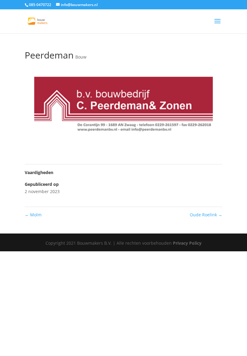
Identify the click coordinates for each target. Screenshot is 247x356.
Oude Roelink (206, 215)
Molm (33, 215)
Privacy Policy (187, 243)
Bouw (80, 57)
